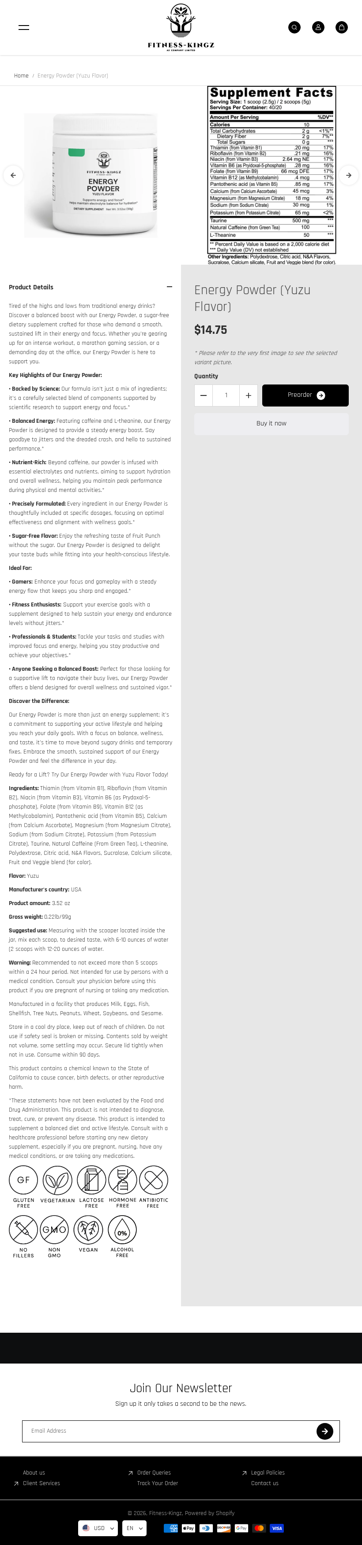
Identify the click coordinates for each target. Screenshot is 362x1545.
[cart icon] (342, 27)
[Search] (294, 27)
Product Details (31, 287)
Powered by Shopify (209, 1513)
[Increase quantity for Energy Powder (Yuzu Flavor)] (248, 395)
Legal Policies (268, 1473)
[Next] (348, 175)
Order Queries (154, 1473)
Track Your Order (157, 1483)
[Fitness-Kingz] (181, 27)
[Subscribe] (325, 1431)
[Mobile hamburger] (24, 27)
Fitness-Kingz (165, 1513)
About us (34, 1473)
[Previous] (13, 175)
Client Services (41, 1483)
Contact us (265, 1483)
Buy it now (271, 423)
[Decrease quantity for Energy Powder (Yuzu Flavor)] (203, 395)
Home (21, 76)
